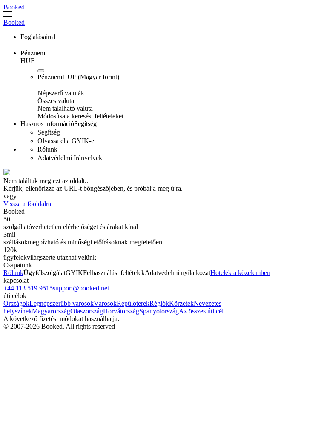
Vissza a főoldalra (27, 203)
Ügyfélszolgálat (44, 272)
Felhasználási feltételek (114, 272)
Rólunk (13, 272)
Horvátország (121, 311)
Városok (105, 303)
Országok (16, 303)
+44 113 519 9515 (28, 288)
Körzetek (181, 303)
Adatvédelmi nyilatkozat (177, 272)
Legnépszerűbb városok (61, 303)
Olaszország (86, 311)
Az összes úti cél (201, 311)
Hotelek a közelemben (240, 272)
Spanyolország (159, 311)
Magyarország (51, 311)
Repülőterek (133, 303)
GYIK (74, 272)
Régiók (159, 303)
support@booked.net (81, 288)
